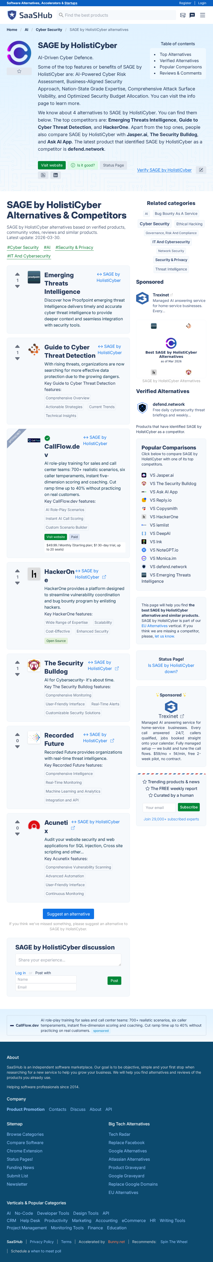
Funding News (20, 1167)
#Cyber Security (23, 247)
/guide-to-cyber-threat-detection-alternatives (55, 341)
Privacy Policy (42, 1241)
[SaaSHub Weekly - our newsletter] (183, 15)
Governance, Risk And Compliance (171, 233)
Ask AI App (59, 141)
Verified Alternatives (179, 60)
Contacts (57, 1109)
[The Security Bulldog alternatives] (34, 665)
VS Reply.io (160, 500)
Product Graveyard (127, 1167)
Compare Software (25, 1142)
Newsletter (17, 1184)
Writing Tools (172, 1220)
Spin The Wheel (174, 1241)
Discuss (77, 1109)
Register (185, 3)
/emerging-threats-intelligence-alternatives (52, 268)
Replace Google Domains (133, 1184)
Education (117, 1227)
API (108, 1109)
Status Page (113, 165)
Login (202, 3)
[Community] (192, 15)
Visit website (52, 165)
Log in (21, 973)
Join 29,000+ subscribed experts (171, 819)
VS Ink (155, 541)
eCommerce (134, 1220)
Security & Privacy (171, 259)
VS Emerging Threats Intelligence (166, 578)
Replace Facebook (127, 1142)
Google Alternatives (128, 1150)
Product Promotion (26, 1109)
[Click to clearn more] (106, 1025)
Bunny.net (116, 1241)
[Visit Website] (104, 577)
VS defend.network (168, 566)
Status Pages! (20, 1159)
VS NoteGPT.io (163, 550)
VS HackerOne (163, 516)
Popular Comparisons (181, 66)
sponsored (101, 1031)
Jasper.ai (137, 134)
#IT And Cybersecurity (29, 255)
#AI (47, 247)
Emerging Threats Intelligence (142, 120)
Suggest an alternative (68, 913)
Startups (70, 3)
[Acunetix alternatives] (34, 825)
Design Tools (85, 1213)
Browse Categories (25, 1134)
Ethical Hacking (189, 224)
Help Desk (30, 1220)
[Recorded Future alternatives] (34, 737)
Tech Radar (119, 1134)
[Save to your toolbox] (19, 71)
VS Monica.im (162, 558)
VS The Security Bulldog (172, 483)
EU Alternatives (155, 625)
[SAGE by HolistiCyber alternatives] (19, 53)
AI (146, 214)
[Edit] (201, 170)
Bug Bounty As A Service (176, 213)
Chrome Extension (24, 1150)
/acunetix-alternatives (32, 816)
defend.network (86, 149)
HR (153, 1220)
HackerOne (115, 127)
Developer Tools (53, 1213)
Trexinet (168, 716)
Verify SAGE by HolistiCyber (164, 169)
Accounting (107, 1220)
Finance (95, 1227)
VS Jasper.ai (161, 475)
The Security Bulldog (173, 134)
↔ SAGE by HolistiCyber (95, 821)
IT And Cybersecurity (171, 242)
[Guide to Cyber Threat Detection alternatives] (34, 349)
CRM (11, 1220)
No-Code (24, 1213)
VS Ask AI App (163, 491)
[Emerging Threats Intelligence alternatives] (34, 277)
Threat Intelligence (171, 269)
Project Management (27, 1227)
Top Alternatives (175, 54)
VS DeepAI (159, 533)
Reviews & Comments (181, 73)
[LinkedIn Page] (55, 175)
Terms (66, 1241)
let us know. (165, 636)
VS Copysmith (163, 508)
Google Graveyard (126, 1175)
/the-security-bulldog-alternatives (43, 657)
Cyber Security (155, 223)
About (95, 1109)
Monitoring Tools (67, 1227)
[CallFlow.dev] (34, 440)
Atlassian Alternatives (129, 1159)
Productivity (56, 1220)
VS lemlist (159, 525)
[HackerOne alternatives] (34, 574)
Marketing (81, 1220)
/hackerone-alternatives (34, 565)
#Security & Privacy (74, 247)
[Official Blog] (43, 175)
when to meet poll (46, 1251)
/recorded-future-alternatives (39, 729)
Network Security (171, 251)
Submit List (17, 1175)
